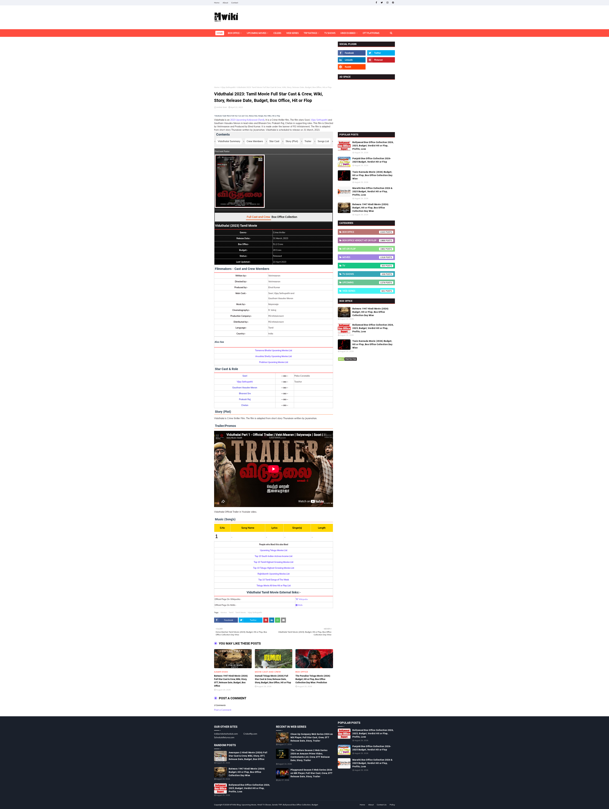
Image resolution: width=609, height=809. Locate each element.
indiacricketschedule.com (226, 733)
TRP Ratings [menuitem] (310, 33)
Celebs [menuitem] (277, 33)
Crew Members (255, 141)
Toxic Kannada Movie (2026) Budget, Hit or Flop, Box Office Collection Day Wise (372, 175)
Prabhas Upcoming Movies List (273, 362)
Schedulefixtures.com (224, 737)
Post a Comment (222, 710)
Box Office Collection (284, 216)
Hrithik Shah (221, 107)
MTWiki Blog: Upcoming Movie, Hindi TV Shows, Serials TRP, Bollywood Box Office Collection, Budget (273, 804)
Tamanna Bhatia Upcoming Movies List (273, 350)
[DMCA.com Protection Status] (347, 360)
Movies (224, 612)
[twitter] (382, 3)
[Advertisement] (273, 64)
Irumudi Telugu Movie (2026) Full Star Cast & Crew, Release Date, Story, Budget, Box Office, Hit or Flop (273, 679)
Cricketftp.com (250, 733)
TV (363, 265)
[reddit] (352, 67)
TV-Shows (363, 274)
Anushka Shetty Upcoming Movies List (273, 356)
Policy (392, 804)
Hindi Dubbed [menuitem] (348, 33)
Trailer (307, 141)
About (225, 2)
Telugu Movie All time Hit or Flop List (274, 585)
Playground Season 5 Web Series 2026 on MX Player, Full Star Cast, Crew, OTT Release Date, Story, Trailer (312, 773)
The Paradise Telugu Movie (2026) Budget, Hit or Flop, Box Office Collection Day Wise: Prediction (312, 679)
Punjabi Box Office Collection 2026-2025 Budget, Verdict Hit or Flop (371, 160)
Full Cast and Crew (258, 216)
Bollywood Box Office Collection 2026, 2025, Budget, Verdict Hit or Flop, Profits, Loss (373, 145)
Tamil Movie (240, 612)
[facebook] (376, 3)
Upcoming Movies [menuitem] (256, 33)
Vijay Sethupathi (228, 87)
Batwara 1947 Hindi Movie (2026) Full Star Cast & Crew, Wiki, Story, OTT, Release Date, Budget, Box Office (231, 681)
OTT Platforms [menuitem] (371, 33)
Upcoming (363, 282)
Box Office (363, 232)
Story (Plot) (292, 141)
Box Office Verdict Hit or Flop (363, 240)
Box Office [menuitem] (234, 33)
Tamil (231, 612)
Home (216, 2)
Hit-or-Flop (363, 248)
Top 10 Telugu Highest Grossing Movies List (273, 568)
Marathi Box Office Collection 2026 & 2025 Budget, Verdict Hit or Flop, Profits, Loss (372, 191)
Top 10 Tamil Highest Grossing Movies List (273, 562)
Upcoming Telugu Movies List (273, 550)
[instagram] (387, 3)
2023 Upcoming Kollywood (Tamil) (247, 119)
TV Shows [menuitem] (329, 33)
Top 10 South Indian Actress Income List (273, 556)
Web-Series (363, 291)
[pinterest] (393, 3)
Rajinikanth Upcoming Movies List (274, 573)
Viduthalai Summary (229, 141)
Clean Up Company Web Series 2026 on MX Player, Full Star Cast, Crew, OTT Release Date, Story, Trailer (312, 737)
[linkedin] (352, 60)
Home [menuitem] (220, 33)
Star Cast (274, 141)
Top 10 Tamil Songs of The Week (273, 579)
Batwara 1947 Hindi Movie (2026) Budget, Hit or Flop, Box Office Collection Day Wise (370, 207)
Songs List (323, 141)
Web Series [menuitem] (292, 33)
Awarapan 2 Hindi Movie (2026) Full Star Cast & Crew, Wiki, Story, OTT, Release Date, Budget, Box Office (248, 755)
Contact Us (381, 804)
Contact (234, 2)
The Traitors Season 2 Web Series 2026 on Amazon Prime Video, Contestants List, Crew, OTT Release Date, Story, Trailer (310, 755)
